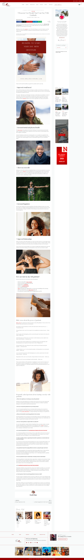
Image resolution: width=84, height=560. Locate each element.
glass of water (29, 281)
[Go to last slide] (17, 520)
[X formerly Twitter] (78, 1)
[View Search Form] (81, 4)
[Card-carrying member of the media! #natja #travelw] (37, 551)
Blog (37, 4)
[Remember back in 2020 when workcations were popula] (46, 551)
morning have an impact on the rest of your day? (38, 430)
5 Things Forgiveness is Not (20, 501)
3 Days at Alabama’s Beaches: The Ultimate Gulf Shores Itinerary (65, 99)
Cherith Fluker (31, 17)
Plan (19, 288)
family (42, 425)
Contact (51, 4)
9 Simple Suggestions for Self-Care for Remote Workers (43, 502)
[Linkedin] (76, 1)
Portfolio (32, 4)
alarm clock (31, 289)
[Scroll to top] (82, 558)
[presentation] (19, 515)
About (27, 4)
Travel (56, 111)
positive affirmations (25, 411)
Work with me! (58, 5)
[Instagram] (75, 1)
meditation (26, 284)
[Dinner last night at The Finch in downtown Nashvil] (55, 551)
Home (23, 4)
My (61, 40)
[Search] (66, 47)
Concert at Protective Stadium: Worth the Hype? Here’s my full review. (58, 99)
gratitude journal (25, 285)
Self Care (33, 11)
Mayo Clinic (20, 130)
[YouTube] (81, 1)
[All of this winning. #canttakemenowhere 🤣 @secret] (28, 551)
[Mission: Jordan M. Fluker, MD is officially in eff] (19, 551)
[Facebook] (74, 1)
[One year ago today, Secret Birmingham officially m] (64, 551)
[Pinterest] (79, 1)
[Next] (49, 520)
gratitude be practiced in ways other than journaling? (29, 465)
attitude (24, 171)
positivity (26, 29)
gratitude (24, 98)
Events (41, 4)
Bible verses (18, 322)
